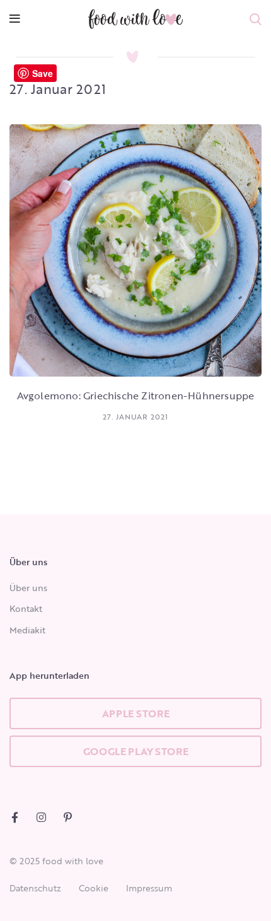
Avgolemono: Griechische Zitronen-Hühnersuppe (136, 395)
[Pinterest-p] (67, 817)
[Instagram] (41, 817)
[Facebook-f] (14, 817)
